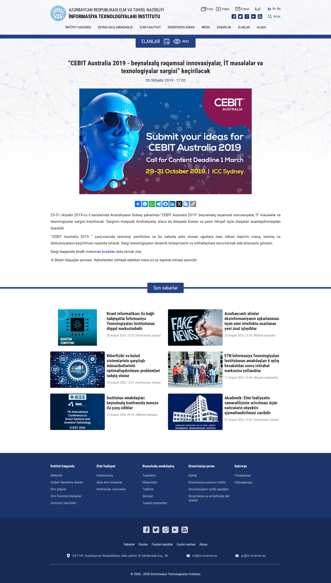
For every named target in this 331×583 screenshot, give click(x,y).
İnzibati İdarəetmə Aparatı (67, 482)
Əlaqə (203, 544)
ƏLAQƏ (261, 27)
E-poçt (245, 9)
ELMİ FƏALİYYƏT (150, 27)
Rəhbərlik (56, 475)
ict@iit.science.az (204, 556)
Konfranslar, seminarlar (111, 489)
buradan (108, 251)
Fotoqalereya (242, 475)
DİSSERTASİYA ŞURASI (181, 27)
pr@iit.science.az (253, 556)
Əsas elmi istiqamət (109, 482)
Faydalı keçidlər (162, 544)
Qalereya (240, 466)
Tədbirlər (148, 489)
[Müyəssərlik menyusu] (257, 9)
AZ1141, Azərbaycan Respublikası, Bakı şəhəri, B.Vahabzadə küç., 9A (120, 556)
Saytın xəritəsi (186, 544)
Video (225, 9)
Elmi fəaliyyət (106, 466)
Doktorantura (105, 475)
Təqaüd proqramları (155, 503)
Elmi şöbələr (58, 489)
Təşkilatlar (149, 475)
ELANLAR (244, 27)
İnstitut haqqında (62, 466)
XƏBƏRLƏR (224, 27)
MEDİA (206, 27)
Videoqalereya (243, 482)
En (274, 8)
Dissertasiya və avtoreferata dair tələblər (209, 498)
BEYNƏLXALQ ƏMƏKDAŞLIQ (115, 27)
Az (269, 8)
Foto (210, 9)
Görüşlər (148, 496)
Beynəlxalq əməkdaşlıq (158, 466)
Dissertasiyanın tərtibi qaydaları (208, 489)
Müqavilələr (150, 482)
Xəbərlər (129, 544)
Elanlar (192, 475)
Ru (278, 8)
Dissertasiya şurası (201, 466)
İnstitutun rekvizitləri (63, 503)
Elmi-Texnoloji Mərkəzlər (66, 496)
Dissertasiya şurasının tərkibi (206, 482)
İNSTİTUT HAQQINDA (78, 27)
